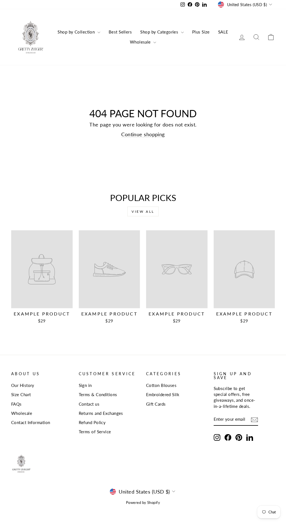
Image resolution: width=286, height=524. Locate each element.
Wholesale (141, 41)
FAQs (16, 403)
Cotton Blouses (161, 385)
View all (143, 211)
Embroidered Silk (162, 394)
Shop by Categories (160, 31)
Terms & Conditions (98, 394)
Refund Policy (92, 422)
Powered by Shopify (143, 503)
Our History (22, 385)
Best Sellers (120, 31)
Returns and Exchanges (101, 413)
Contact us (89, 403)
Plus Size (201, 31)
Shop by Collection (77, 31)
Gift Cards (156, 403)
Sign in (85, 385)
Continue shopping (143, 134)
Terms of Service (95, 431)
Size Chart (21, 394)
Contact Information (30, 422)
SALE (223, 31)
